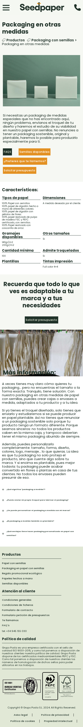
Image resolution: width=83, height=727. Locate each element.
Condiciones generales (16, 600)
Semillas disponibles (15, 583)
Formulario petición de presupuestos (26, 615)
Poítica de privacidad (55, 715)
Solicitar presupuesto (19, 170)
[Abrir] (6, 7)
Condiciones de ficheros (17, 605)
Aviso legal (21, 715)
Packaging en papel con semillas (23, 568)
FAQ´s (6, 625)
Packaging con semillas (52, 40)
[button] (41, 489)
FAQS (7, 152)
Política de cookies (22, 721)
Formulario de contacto (17, 610)
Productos (15, 40)
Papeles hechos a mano (17, 578)
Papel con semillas (14, 563)
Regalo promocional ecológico (22, 573)
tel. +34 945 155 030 (14, 631)
